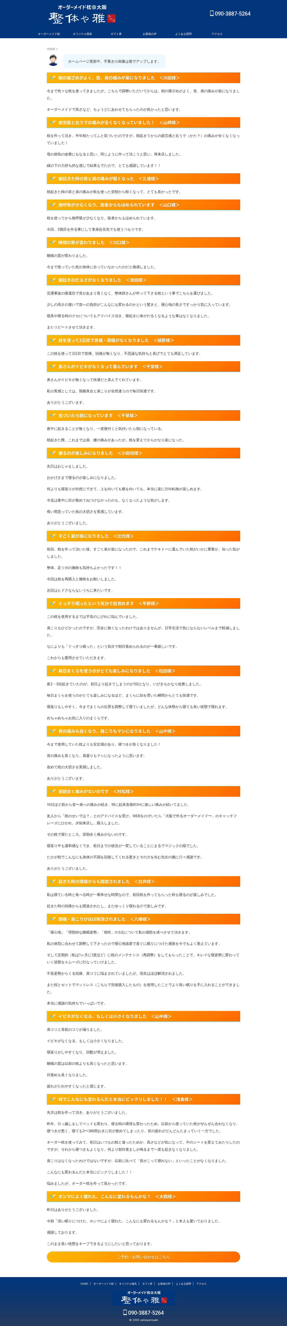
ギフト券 (116, 33)
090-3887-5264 (232, 14)
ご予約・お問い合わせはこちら (143, 1257)
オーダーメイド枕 (49, 33)
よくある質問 (183, 33)
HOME (84, 1283)
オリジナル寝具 (82, 33)
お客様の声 (150, 33)
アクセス (217, 33)
